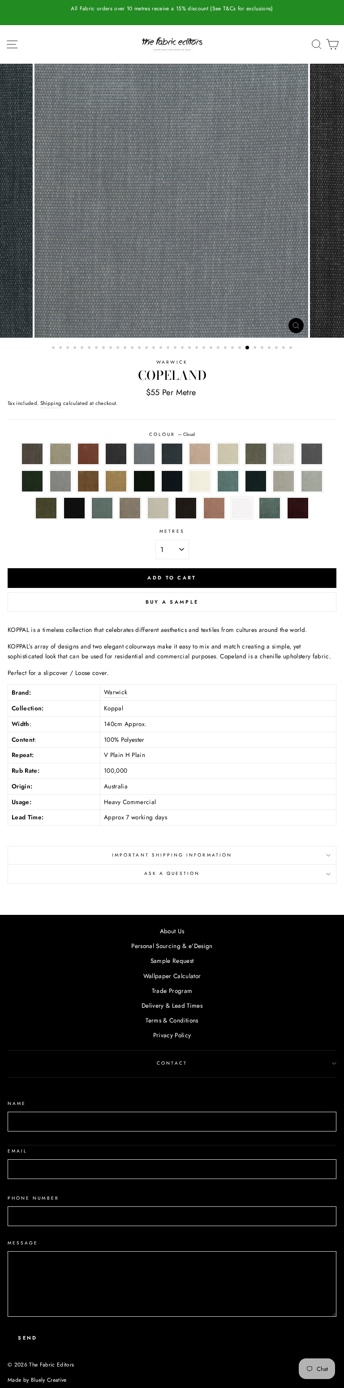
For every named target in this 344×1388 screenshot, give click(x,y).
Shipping (51, 403)
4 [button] (75, 348)
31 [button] (270, 348)
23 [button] (212, 348)
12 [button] (133, 348)
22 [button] (204, 348)
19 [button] (183, 348)
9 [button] (111, 348)
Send (27, 1337)
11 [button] (126, 348)
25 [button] (226, 348)
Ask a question (172, 873)
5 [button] (83, 348)
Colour (172, 434)
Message (23, 1243)
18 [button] (176, 348)
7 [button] (97, 348)
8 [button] (104, 348)
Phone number (33, 1198)
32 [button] (277, 348)
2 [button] (61, 348)
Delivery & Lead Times (172, 1005)
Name (17, 1103)
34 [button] (291, 348)
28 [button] (247, 348)
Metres (171, 531)
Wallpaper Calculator (172, 975)
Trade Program (172, 990)
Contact (172, 1063)
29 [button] (256, 348)
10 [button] (118, 348)
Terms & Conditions (172, 1020)
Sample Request (172, 960)
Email (17, 1151)
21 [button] (197, 348)
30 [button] (263, 348)
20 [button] (190, 348)
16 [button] (161, 348)
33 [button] (284, 348)
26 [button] (233, 348)
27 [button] (240, 348)
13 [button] (140, 348)
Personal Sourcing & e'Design (172, 945)
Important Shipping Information (172, 855)
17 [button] (169, 348)
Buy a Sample (172, 601)
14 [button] (147, 348)
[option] (172, 8)
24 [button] (219, 348)
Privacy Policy (172, 1035)
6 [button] (90, 348)
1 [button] (54, 348)
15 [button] (154, 348)
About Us (172, 931)
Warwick (171, 362)
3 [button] (68, 348)
